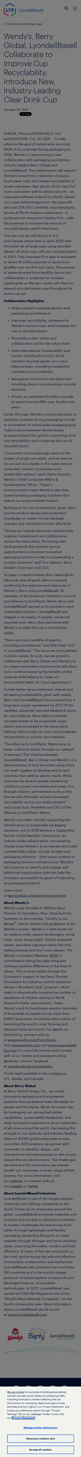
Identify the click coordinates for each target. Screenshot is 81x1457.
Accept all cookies (40, 1450)
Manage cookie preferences (40, 1427)
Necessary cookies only (40, 1438)
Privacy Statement (23, 1418)
